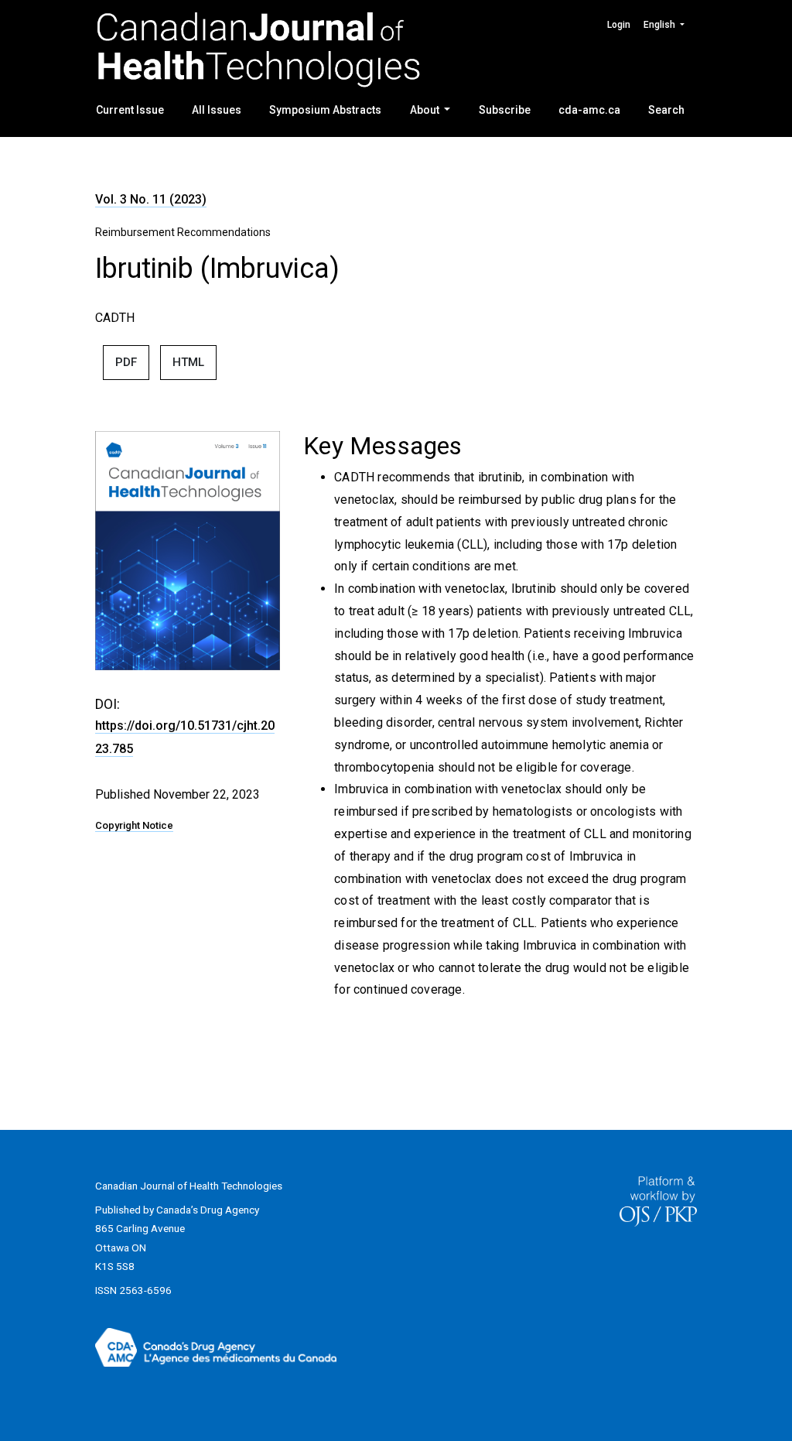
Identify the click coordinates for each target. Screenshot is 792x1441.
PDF (126, 362)
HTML (188, 362)
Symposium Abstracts (325, 110)
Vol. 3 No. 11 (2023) (151, 199)
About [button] (426, 110)
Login (618, 24)
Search (666, 110)
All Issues (216, 110)
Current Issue (130, 110)
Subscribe (505, 110)
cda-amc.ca (589, 110)
